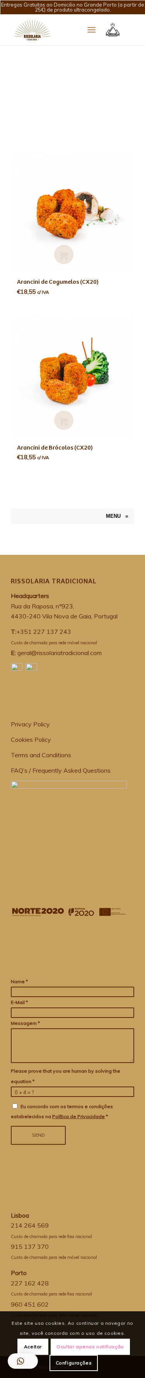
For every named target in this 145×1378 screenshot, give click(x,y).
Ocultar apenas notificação (90, 1346)
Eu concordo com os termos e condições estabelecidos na (62, 1111)
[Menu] (91, 29)
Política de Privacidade (78, 1116)
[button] (23, 1361)
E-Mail (19, 1002)
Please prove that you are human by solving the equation (65, 1076)
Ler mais (63, 254)
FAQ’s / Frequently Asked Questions (61, 770)
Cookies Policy (31, 739)
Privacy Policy (30, 724)
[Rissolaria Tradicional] (15, 516)
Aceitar (33, 1346)
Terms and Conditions (41, 755)
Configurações (74, 1363)
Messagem (25, 1023)
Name (19, 981)
